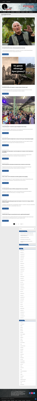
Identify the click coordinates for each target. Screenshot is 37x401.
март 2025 (21, 261)
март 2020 (21, 306)
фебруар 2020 (22, 308)
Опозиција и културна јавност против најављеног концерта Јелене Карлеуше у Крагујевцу (17, 152)
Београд (21, 327)
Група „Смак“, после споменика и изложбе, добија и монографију (15, 176)
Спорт (21, 372)
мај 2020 (21, 304)
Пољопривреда (4, 400)
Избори (21, 339)
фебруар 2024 (22, 276)
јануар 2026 (22, 252)
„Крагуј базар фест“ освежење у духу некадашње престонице (14, 126)
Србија (21, 374)
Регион (16, 400)
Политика (21, 359)
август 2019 (21, 317)
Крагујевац (21, 347)
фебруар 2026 (22, 250)
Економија (21, 332)
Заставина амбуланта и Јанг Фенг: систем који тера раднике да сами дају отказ (26, 235)
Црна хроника (22, 384)
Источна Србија (22, 342)
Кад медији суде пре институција (24, 237)
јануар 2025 (22, 265)
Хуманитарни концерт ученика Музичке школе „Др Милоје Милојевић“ (16, 214)
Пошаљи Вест (8, 1)
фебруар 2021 (22, 293)
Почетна (4, 1)
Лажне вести (22, 354)
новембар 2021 (22, 287)
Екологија (21, 330)
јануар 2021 (22, 295)
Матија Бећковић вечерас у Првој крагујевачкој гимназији (13, 47)
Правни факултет (22, 362)
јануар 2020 (22, 310)
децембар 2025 (22, 254)
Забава (21, 335)
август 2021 (21, 289)
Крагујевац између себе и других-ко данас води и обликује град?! (15, 87)
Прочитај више (5, 54)
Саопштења (22, 367)
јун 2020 (21, 302)
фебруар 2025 (22, 263)
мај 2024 (21, 274)
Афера (21, 325)
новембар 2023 (22, 280)
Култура (21, 352)
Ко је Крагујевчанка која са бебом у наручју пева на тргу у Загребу (15, 188)
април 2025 (21, 259)
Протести (21, 364)
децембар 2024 (22, 267)
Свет (21, 369)
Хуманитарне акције (23, 379)
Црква (21, 382)
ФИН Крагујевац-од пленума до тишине (25, 239)
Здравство (21, 337)
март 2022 (21, 282)
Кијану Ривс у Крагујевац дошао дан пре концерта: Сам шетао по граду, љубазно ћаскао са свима (18, 202)
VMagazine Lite (12, 398)
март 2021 (21, 291)
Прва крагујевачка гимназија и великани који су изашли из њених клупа (16, 164)
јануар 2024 (22, 278)
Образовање (22, 357)
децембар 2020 (22, 297)
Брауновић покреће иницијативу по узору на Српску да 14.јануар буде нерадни (17, 138)
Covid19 (21, 322)
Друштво (9, 400)
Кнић (21, 344)
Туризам (21, 377)
